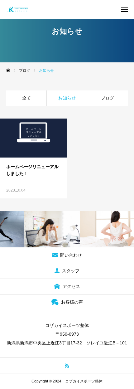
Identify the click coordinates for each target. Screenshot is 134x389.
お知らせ (67, 97)
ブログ (107, 97)
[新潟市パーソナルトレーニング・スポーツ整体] (18, 9)
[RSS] (67, 365)
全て (26, 97)
